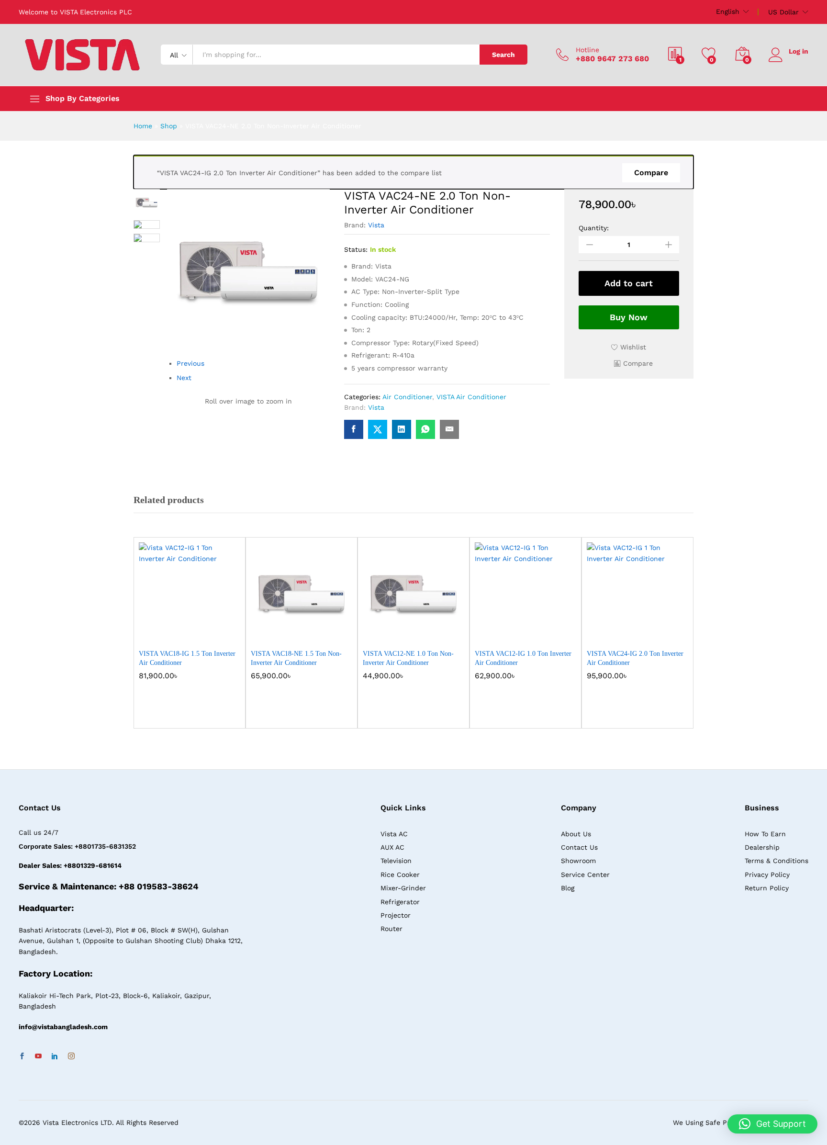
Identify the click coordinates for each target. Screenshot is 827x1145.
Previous (190, 363)
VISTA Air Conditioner (471, 397)
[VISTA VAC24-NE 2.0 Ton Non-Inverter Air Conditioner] (353, 429)
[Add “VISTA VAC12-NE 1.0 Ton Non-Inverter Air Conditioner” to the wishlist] (422, 633)
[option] (190, 640)
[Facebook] (22, 1056)
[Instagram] (71, 1056)
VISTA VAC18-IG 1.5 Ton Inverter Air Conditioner (187, 658)
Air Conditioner (407, 397)
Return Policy (767, 888)
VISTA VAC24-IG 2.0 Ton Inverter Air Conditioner (635, 658)
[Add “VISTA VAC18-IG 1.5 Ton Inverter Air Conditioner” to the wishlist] (198, 633)
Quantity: (594, 228)
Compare (651, 172)
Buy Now (629, 317)
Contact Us (579, 847)
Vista (376, 225)
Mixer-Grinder (403, 888)
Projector (395, 915)
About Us (576, 834)
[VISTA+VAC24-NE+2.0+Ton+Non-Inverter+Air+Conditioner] (377, 429)
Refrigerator (400, 902)
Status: (356, 249)
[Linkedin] (54, 1056)
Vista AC (394, 834)
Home (143, 126)
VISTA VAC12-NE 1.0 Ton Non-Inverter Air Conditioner (408, 658)
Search (503, 54)
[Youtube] (38, 1056)
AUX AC (392, 847)
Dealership (762, 847)
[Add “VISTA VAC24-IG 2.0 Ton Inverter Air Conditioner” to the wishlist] (646, 633)
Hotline (587, 50)
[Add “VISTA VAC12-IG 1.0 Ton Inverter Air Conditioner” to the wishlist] (534, 633)
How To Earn (765, 834)
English (727, 11)
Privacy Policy (767, 874)
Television (396, 860)
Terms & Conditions (776, 860)
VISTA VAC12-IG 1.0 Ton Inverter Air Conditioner (523, 658)
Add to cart (628, 283)
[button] (633, 363)
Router (391, 928)
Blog (567, 888)
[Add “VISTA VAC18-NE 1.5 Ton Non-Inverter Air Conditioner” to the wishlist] (310, 633)
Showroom (578, 860)
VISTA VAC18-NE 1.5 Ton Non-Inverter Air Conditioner (296, 658)
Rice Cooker (400, 874)
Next (184, 378)
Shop (168, 126)
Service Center (585, 874)
